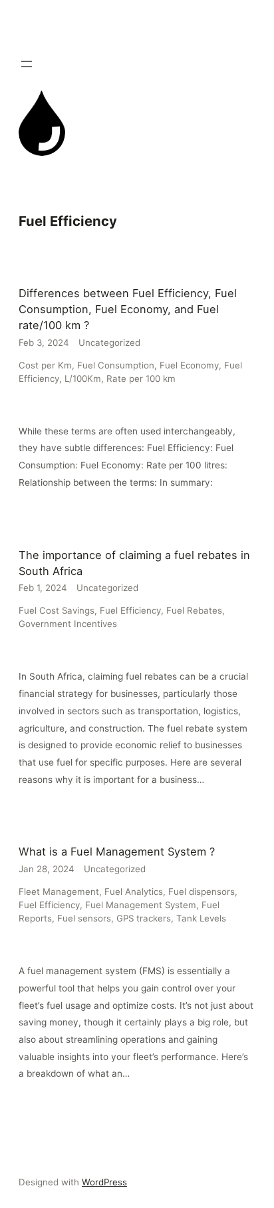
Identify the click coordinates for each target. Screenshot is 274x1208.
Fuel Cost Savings (56, 610)
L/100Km (83, 378)
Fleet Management (59, 891)
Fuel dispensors (201, 891)
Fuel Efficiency (130, 610)
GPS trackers (143, 918)
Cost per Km (45, 365)
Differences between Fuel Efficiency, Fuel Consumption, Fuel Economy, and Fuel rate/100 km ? (128, 309)
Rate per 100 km (141, 378)
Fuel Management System (140, 905)
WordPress (104, 1182)
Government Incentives (68, 623)
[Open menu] (27, 64)
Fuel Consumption (115, 365)
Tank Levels (201, 918)
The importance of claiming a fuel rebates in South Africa (134, 563)
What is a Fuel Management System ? (117, 851)
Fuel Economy (189, 365)
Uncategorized (109, 342)
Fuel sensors (84, 918)
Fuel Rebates (194, 610)
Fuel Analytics (133, 891)
